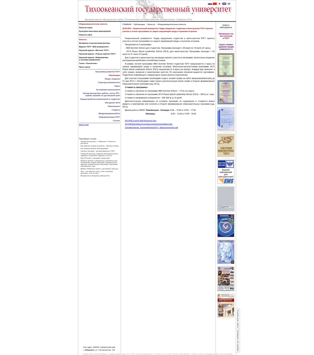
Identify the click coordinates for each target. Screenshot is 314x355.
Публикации (114, 75)
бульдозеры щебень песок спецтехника (219, 354)
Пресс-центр (84, 67)
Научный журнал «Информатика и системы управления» (93, 58)
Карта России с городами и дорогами (95, 158)
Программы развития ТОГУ (107, 71)
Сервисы (86, 354)
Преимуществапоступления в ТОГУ (226, 36)
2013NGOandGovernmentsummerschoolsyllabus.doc (149, 124)
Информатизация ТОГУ (109, 117)
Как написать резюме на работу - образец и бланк (100, 146)
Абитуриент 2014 (112, 102)
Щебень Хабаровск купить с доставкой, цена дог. (100, 169)
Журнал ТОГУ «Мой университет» (94, 46)
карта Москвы (184, 354)
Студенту (116, 110)
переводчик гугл (147, 354)
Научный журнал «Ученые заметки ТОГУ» (97, 54)
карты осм (83, 124)
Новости (83, 39)
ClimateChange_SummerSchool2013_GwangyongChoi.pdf (151, 127)
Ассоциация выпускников (108, 89)
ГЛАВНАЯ (126, 24)
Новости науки (85, 27)
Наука (117, 86)
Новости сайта (85, 34)
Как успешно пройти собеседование (94, 148)
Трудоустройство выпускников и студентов (100, 99)
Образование (114, 106)
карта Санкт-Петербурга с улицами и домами (105, 354)
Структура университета (109, 82)
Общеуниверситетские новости (171, 24)
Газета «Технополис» (88, 63)
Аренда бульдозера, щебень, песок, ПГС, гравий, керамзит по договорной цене (101, 94)
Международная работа (109, 113)
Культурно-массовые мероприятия (95, 31)
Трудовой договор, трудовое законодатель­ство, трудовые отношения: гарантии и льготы (99, 154)
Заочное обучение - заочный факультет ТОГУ (98, 151)
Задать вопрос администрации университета (226, 46)
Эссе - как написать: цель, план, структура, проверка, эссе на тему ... (97, 172)
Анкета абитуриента (226, 26)
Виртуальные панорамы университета (95, 176)
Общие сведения (112, 79)
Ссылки (116, 120)
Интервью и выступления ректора (94, 43)
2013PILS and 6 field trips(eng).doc (140, 120)
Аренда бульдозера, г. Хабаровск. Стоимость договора (98, 142)
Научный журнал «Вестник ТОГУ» (94, 50)
